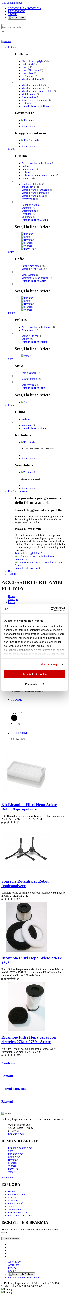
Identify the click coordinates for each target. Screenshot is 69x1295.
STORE (12, 14)
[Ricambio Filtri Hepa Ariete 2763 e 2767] (26, 950)
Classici (20, 739)
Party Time (14, 1168)
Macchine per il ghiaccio (36, 192)
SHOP (12, 574)
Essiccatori (29, 64)
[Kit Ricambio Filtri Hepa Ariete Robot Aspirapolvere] (26, 797)
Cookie (12, 1270)
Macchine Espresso (34, 268)
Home (11, 596)
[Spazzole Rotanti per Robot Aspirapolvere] (26, 874)
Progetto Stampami (18, 1212)
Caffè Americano (33, 265)
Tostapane (29, 103)
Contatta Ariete (16, 1133)
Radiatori (28, 419)
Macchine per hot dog (34, 85)
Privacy (12, 1267)
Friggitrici (29, 76)
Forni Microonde (32, 70)
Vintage (12, 1165)
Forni (26, 67)
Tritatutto (28, 213)
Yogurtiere (28, 216)
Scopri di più (28, 126)
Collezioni (19, 733)
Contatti (12, 1197)
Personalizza (32, 683)
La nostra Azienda (17, 1194)
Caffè (11, 251)
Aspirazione (29, 330)
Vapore (27, 338)
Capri (14, 1156)
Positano (15, 1153)
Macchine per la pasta (34, 195)
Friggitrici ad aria (20, 1148)
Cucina (12, 149)
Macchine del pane (33, 79)
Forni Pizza (29, 73)
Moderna (13, 1162)
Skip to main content (12, 2)
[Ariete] (6, 41)
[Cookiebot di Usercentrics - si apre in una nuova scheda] (50, 609)
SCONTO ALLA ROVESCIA (24, 8)
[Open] (2, 31)
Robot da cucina (31, 204)
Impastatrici (30, 186)
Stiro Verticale (30, 384)
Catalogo (13, 599)
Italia (21, 17)
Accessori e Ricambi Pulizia (38, 327)
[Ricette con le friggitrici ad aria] (41, 565)
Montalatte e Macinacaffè (36, 277)
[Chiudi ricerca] (2, 24)
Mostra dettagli (49, 664)
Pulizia (11, 312)
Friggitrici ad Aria (17, 491)
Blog (10, 571)
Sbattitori (28, 207)
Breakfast (13, 1159)
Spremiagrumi (30, 210)
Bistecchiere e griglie (35, 61)
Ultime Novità (15, 1203)
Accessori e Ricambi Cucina (38, 163)
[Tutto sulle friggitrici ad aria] (34, 556)
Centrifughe (29, 169)
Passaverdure (30, 198)
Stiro (10, 358)
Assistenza (13, 1264)
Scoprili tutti (7, 1177)
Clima (11, 405)
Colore (16, 699)
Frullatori (28, 172)
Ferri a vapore (30, 372)
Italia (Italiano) (26, 1274)
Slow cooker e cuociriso (36, 100)
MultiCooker (30, 94)
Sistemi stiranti (31, 378)
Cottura (12, 47)
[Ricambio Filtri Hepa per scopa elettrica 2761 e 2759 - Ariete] (26, 1030)
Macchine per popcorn (35, 88)
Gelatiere (28, 178)
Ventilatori (28, 425)
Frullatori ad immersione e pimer (40, 175)
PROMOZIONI (16, 11)
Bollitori (28, 166)
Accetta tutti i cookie (35, 674)
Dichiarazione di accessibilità (23, 1277)
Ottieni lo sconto (11, 1238)
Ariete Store (14, 1209)
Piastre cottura (30, 97)
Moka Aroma (30, 274)
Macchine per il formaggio (37, 189)
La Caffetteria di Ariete (20, 1215)
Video (11, 1206)
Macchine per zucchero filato (38, 91)
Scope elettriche (32, 335)
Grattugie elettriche (33, 184)
